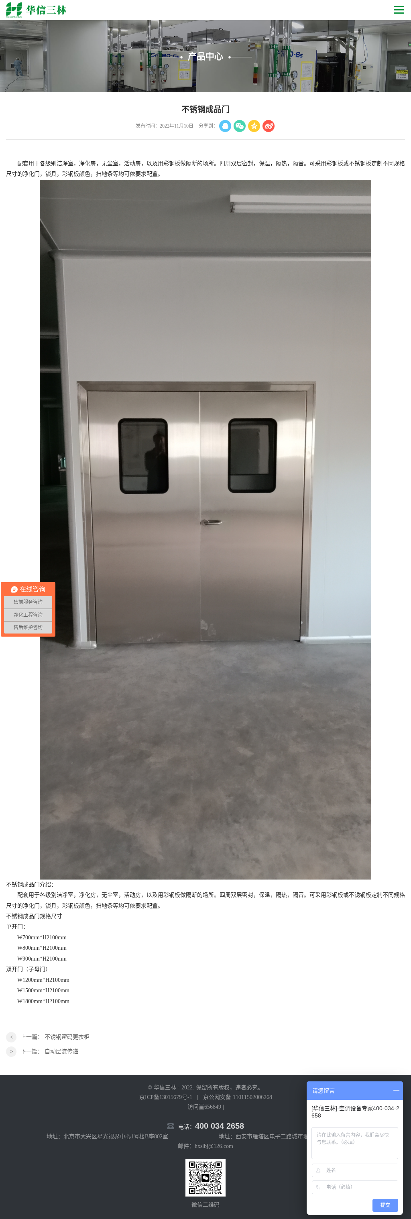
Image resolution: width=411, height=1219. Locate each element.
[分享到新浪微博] (268, 126)
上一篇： (55, 1037)
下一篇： (49, 1051)
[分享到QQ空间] (254, 126)
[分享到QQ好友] (225, 126)
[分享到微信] (240, 126)
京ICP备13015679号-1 (165, 1097)
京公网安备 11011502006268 (237, 1097)
